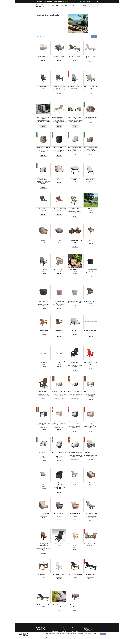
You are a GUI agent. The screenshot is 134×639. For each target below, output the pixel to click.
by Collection (55, 631)
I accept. (45, 637)
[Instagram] (65, 1)
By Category (68, 5)
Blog (74, 5)
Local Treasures (65, 629)
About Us (77, 1)
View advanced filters (41, 36)
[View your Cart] (95, 1)
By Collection (59, 5)
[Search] (97, 5)
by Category (41, 12)
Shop (53, 5)
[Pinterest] (67, 1)
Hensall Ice (83, 1)
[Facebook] (63, 1)
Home (53, 627)
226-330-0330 (39, 1)
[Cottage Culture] (40, 5)
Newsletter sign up (48, 1)
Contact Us (89, 1)
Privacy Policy (75, 631)
